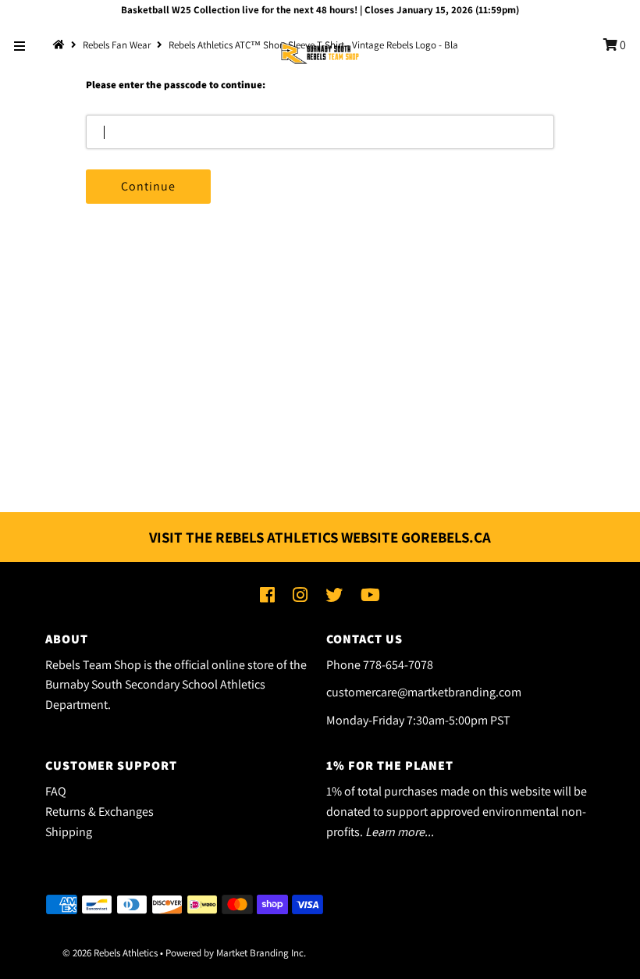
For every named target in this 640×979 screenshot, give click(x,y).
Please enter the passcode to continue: (175, 84)
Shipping (68, 832)
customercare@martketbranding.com (423, 692)
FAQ (55, 791)
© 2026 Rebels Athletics (110, 952)
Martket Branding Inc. (261, 952)
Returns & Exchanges (99, 811)
